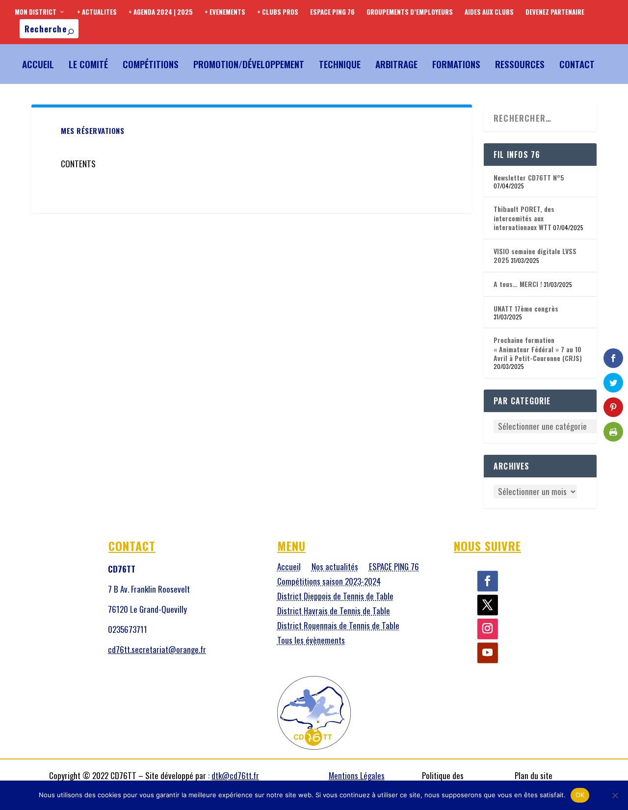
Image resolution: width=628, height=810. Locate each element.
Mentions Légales (357, 775)
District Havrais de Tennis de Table (333, 612)
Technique (340, 64)
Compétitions (151, 64)
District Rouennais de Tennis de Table (338, 626)
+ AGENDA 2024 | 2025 (161, 12)
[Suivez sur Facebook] (487, 581)
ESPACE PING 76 (332, 12)
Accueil (38, 64)
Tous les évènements (311, 641)
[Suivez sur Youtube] (487, 653)
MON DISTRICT (35, 12)
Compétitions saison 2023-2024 (329, 582)
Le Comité (88, 64)
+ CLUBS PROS (277, 12)
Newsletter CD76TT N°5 (529, 177)
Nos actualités (335, 568)
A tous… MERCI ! (518, 284)
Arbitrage (396, 64)
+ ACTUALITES (97, 12)
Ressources (520, 64)
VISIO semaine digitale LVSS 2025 (535, 255)
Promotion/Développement (248, 64)
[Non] (615, 795)
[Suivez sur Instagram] (487, 629)
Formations (456, 64)
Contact (577, 64)
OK (580, 795)
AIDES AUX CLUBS (489, 12)
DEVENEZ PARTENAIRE (554, 12)
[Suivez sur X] (487, 605)
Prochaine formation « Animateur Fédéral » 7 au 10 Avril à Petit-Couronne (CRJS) (538, 349)
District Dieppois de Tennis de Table (335, 597)
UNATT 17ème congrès (526, 308)
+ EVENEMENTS (225, 12)
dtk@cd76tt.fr (235, 775)
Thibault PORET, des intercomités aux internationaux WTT (524, 218)
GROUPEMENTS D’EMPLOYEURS (409, 12)
